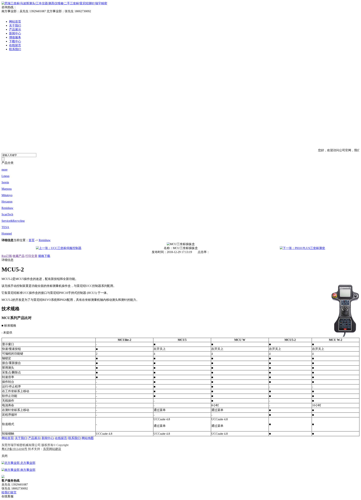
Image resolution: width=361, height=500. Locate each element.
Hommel (7, 233)
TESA (5, 227)
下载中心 (15, 41)
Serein (5, 182)
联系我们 (15, 49)
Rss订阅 (7, 256)
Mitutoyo (7, 195)
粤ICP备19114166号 (14, 449)
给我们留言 (9, 492)
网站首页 (15, 21)
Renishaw (7, 208)
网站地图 (88, 438)
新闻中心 (15, 33)
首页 (32, 240)
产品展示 (15, 29)
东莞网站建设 (52, 449)
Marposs (7, 188)
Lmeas (5, 176)
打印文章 (31, 256)
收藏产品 (19, 256)
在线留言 (15, 45)
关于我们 (15, 25)
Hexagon (7, 201)
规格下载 (44, 256)
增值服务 (15, 37)
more (5, 169)
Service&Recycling (13, 220)
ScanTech (7, 214)
